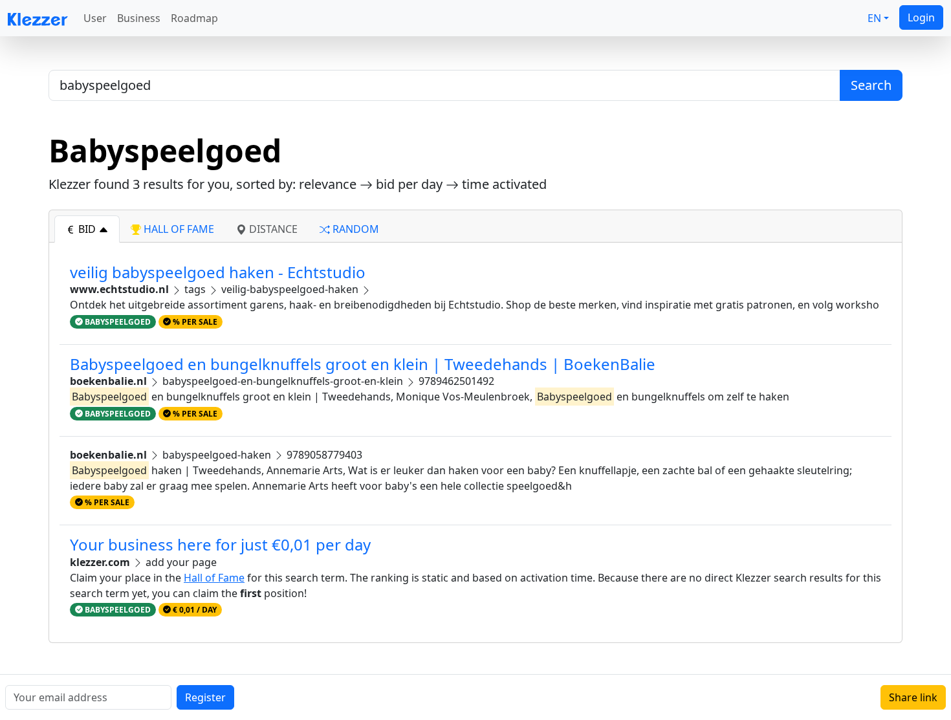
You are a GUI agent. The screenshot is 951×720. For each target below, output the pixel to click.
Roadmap (194, 18)
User (95, 18)
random (354, 229)
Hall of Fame (214, 578)
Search (871, 85)
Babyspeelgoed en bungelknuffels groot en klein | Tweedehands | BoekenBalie (362, 364)
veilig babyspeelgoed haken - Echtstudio (218, 272)
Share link (913, 697)
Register (205, 697)
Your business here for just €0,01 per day (220, 544)
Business (138, 18)
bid (87, 229)
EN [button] (874, 18)
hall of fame (177, 229)
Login (921, 17)
